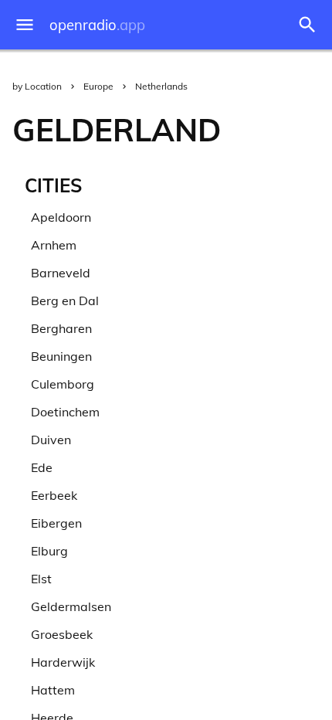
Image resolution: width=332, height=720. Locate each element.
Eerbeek (54, 495)
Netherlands (161, 86)
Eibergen (56, 523)
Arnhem (53, 245)
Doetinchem (65, 411)
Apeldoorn (61, 217)
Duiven (51, 439)
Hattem (53, 690)
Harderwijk (63, 662)
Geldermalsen (71, 606)
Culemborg (62, 384)
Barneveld (60, 272)
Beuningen (61, 356)
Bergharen (61, 328)
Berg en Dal (65, 300)
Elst (41, 578)
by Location (37, 86)
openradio (97, 25)
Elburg (49, 551)
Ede (42, 467)
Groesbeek (62, 634)
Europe (98, 86)
